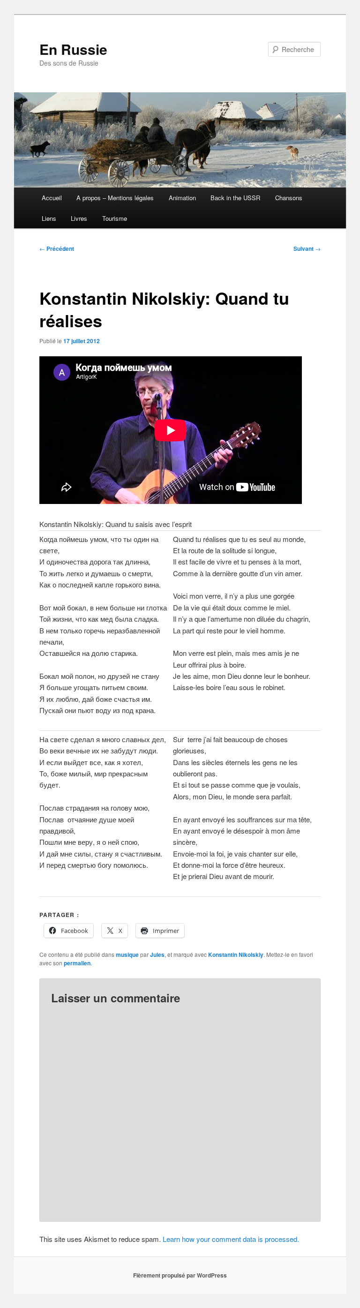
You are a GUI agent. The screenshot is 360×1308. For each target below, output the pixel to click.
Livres (79, 218)
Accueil (52, 197)
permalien (77, 963)
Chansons (288, 197)
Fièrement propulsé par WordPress (180, 1275)
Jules (157, 954)
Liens (49, 218)
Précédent (56, 248)
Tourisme (114, 218)
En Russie (73, 49)
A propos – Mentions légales (115, 197)
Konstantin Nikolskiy (235, 954)
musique (127, 954)
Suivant (307, 248)
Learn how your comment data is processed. (231, 1239)
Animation (182, 197)
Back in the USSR (235, 197)
